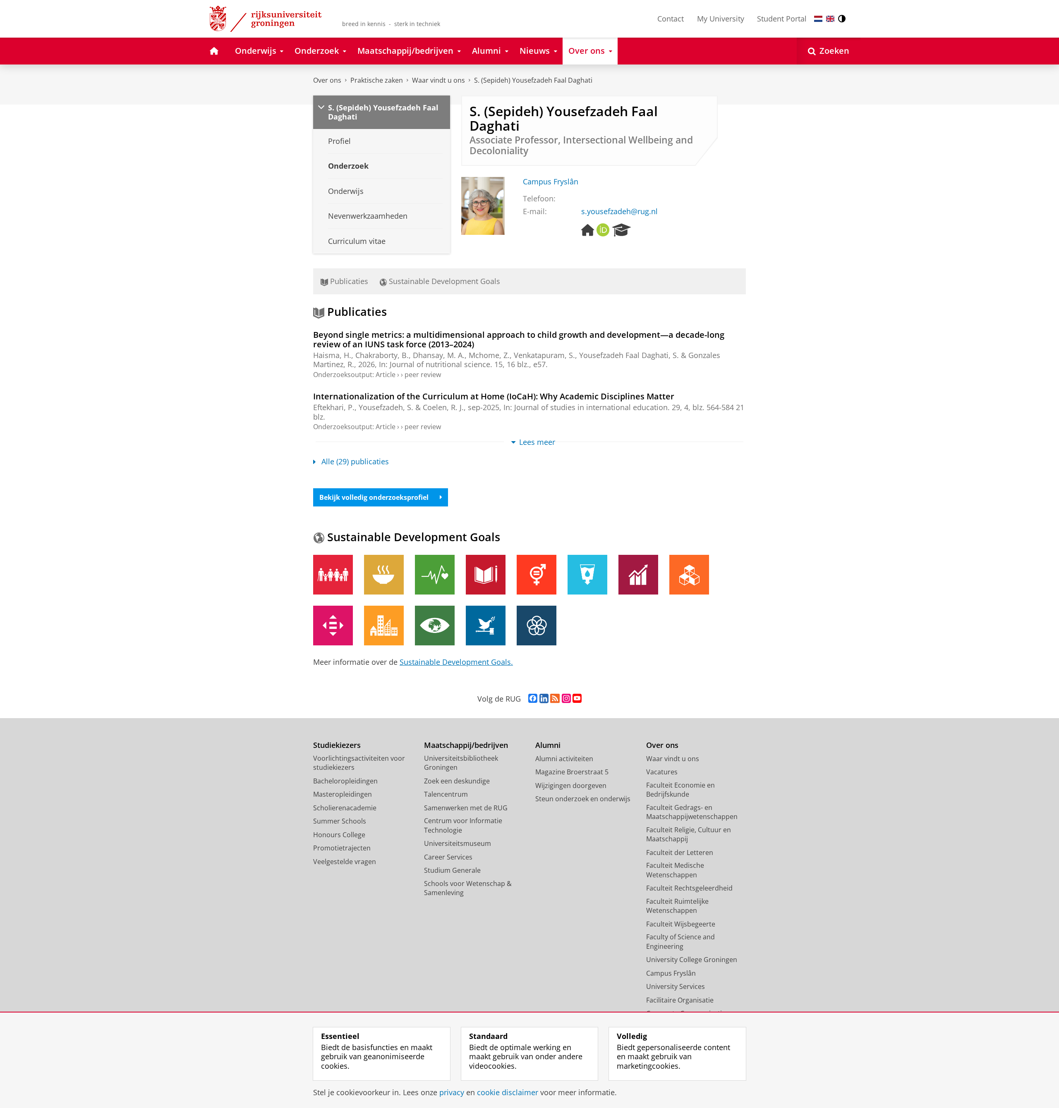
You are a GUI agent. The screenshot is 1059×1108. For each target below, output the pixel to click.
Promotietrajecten (342, 847)
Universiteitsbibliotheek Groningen (461, 763)
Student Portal (782, 19)
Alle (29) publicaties (355, 461)
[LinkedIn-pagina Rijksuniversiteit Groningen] (544, 699)
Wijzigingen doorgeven (570, 785)
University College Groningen (691, 959)
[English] (830, 19)
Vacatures (662, 771)
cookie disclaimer (507, 1092)
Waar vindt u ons (438, 80)
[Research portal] (621, 230)
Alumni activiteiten (564, 758)
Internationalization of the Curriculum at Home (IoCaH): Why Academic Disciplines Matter (493, 396)
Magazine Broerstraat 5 (572, 771)
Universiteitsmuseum (457, 843)
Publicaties (348, 281)
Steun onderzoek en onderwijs (582, 798)
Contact (670, 19)
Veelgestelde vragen (344, 861)
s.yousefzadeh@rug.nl (619, 211)
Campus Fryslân (550, 181)
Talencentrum (446, 794)
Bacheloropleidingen (345, 781)
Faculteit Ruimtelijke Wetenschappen (677, 906)
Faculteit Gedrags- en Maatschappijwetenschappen (692, 812)
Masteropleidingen (342, 794)
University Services (675, 986)
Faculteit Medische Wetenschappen (675, 870)
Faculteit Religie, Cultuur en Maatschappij (688, 834)
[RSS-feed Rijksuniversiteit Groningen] (555, 699)
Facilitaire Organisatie (680, 1000)
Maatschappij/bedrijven (466, 745)
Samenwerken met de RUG (466, 807)
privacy (451, 1092)
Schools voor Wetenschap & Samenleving (468, 888)
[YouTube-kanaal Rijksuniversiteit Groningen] (577, 699)
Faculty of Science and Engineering (680, 941)
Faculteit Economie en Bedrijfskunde (680, 790)
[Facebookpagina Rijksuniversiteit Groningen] (532, 699)
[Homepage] (587, 230)
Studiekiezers (337, 745)
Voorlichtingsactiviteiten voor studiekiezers (359, 763)
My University (720, 19)
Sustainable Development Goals (443, 281)
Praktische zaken (376, 80)
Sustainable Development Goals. (456, 662)
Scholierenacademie (344, 807)
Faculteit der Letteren (679, 852)
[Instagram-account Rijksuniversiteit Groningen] (566, 699)
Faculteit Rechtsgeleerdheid (689, 888)
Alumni (548, 745)
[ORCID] (603, 230)
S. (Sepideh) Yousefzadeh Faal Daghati (533, 80)
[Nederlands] (818, 19)
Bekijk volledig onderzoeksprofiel (374, 497)
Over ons (327, 80)
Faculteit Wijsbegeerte (680, 924)
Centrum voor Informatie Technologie (463, 825)
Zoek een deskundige (457, 781)
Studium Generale (452, 870)
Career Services (448, 857)
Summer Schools (339, 821)
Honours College (339, 834)
